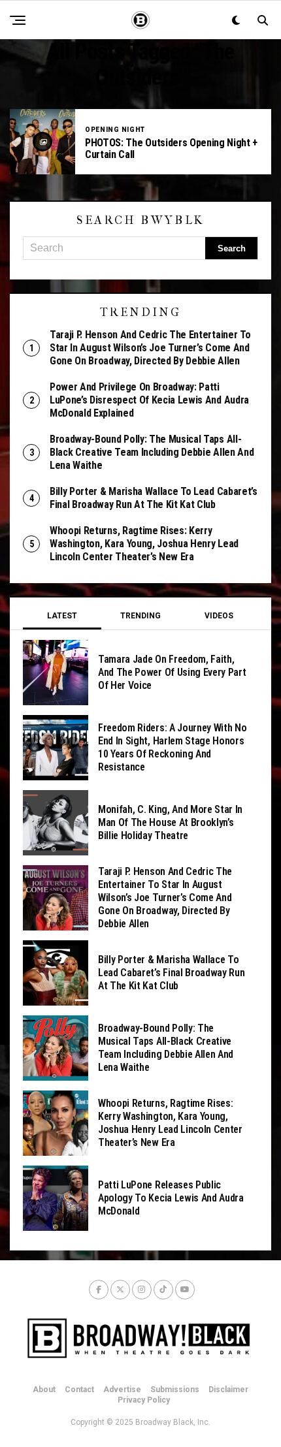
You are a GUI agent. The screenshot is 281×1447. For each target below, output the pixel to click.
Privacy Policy (144, 1400)
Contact (79, 1389)
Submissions (174, 1389)
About (44, 1389)
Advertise (122, 1389)
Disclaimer (228, 1389)
